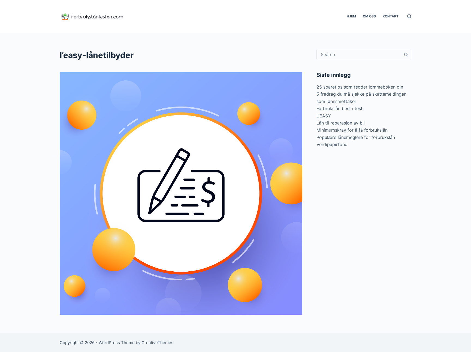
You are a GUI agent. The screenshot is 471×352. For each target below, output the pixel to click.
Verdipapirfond (332, 144)
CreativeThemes (157, 342)
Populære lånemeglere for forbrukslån (355, 137)
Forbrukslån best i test (339, 108)
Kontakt (390, 16)
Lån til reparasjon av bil (340, 123)
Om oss (369, 16)
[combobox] (359, 54)
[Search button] (406, 54)
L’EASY (323, 116)
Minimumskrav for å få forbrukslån (352, 130)
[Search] (409, 16)
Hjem (351, 16)
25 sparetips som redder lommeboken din (359, 87)
